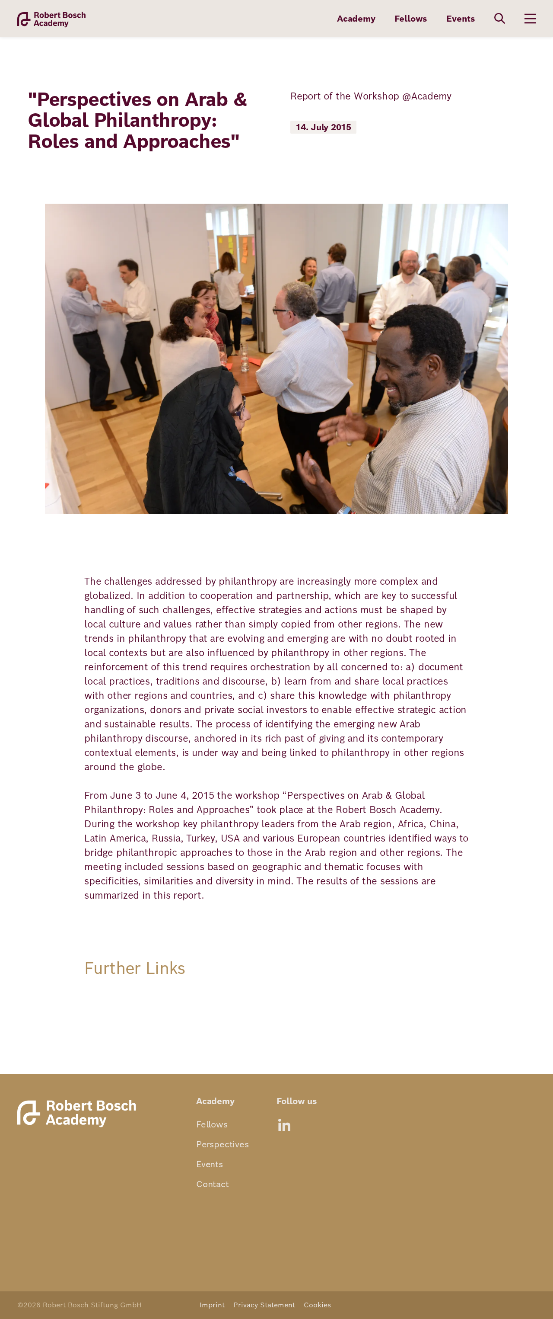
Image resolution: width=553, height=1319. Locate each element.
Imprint (212, 1304)
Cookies (317, 1304)
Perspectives (222, 1144)
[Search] (500, 19)
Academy (356, 18)
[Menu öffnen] (530, 19)
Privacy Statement (264, 1304)
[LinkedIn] (284, 1125)
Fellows (411, 18)
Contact (212, 1184)
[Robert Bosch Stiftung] (79, 1126)
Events (460, 18)
